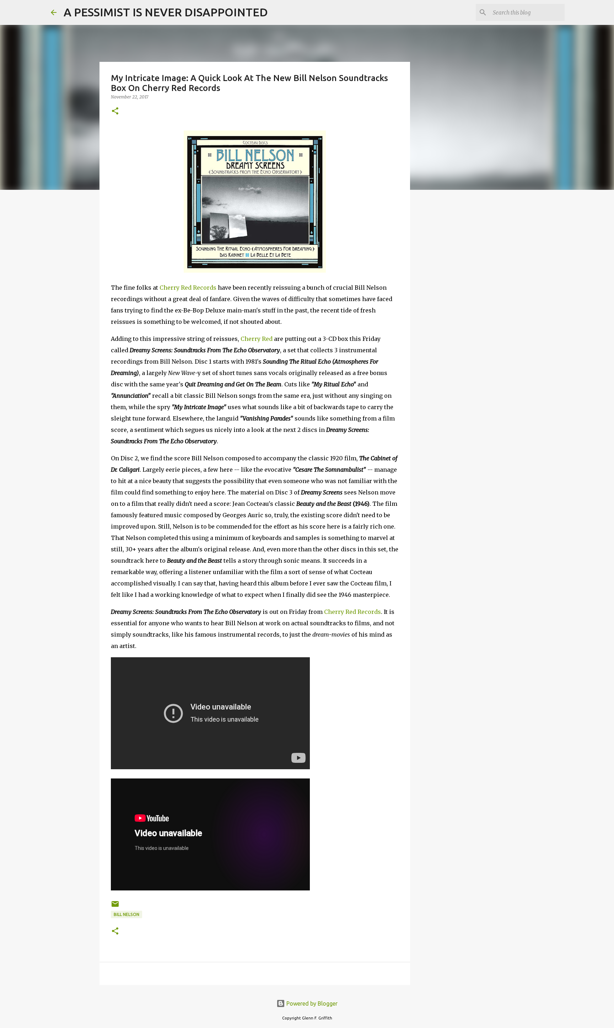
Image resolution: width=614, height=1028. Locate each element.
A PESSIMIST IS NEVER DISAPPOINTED (166, 12)
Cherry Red (257, 338)
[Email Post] (115, 906)
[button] (115, 111)
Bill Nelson (126, 914)
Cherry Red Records (188, 287)
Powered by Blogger (311, 1003)
